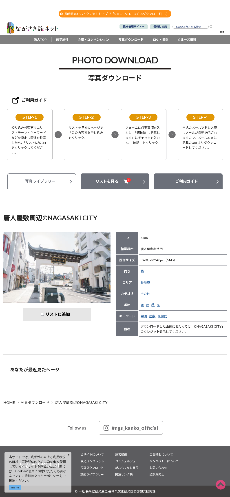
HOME (9, 402)
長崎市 (145, 282)
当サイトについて (92, 454)
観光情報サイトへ (133, 26)
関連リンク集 (124, 474)
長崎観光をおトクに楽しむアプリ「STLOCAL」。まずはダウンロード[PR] (115, 14)
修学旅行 (62, 39)
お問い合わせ (158, 467)
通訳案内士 (157, 474)
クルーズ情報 (187, 39)
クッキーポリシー (46, 476)
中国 (144, 316)
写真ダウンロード (131, 39)
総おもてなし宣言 (126, 467)
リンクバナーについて (164, 461)
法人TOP (40, 39)
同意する (15, 487)
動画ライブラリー (92, 474)
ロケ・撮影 (160, 39)
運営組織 (121, 454)
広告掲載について (161, 454)
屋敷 (152, 316)
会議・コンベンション (93, 39)
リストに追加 (58, 314)
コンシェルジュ (125, 461)
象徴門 (162, 316)
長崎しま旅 (160, 26)
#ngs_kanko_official (135, 428)
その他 (145, 294)
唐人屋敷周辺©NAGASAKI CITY (81, 402)
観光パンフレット (92, 461)
